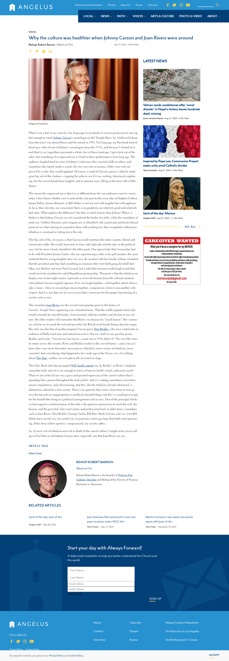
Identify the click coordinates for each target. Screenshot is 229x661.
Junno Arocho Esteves (153, 118)
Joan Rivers (53, 305)
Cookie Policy (32, 649)
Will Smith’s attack (82, 365)
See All (190, 226)
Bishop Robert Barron (42, 44)
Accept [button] (214, 654)
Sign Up (155, 598)
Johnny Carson (62, 138)
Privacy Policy (56, 655)
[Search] (217, 5)
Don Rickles (101, 329)
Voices (32, 32)
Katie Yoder (151, 527)
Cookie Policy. (76, 655)
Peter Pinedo (92, 527)
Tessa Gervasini (150, 170)
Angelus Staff (149, 218)
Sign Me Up (75, 593)
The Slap (41, 358)
